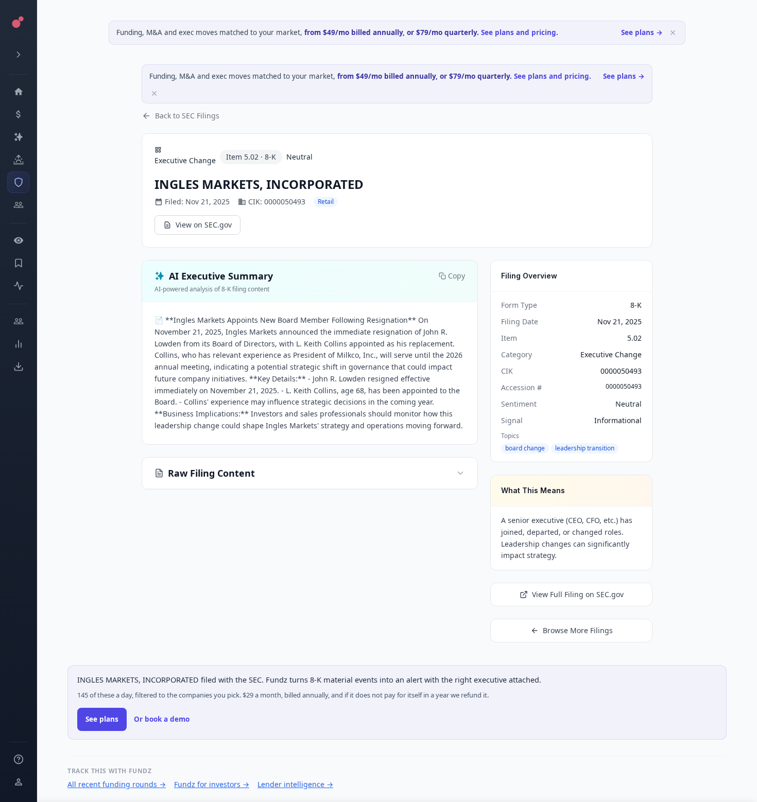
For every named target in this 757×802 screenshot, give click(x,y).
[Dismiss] (673, 33)
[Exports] (18, 366)
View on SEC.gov (204, 225)
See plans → (642, 32)
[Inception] (18, 159)
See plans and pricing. (519, 32)
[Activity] (18, 286)
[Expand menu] (18, 54)
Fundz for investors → (211, 784)
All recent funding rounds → (116, 784)
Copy (456, 276)
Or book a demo (162, 719)
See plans (101, 719)
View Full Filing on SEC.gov (578, 594)
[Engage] (18, 321)
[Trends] (18, 344)
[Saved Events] (18, 263)
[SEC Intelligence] (18, 182)
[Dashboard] (18, 91)
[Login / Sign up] (18, 782)
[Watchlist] (18, 240)
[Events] (18, 114)
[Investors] (18, 205)
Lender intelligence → (295, 784)
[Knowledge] (18, 759)
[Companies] (18, 137)
